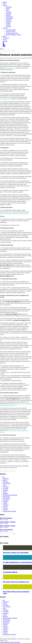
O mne (5, 39)
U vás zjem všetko (11, 30)
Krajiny (5, 5)
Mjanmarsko (9, 17)
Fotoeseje (5, 482)
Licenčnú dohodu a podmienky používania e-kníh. (15, 213)
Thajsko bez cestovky (12, 33)
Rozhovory (6, 38)
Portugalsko (9, 18)
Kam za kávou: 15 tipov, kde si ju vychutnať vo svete (16, 582)
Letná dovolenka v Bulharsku (10, 572)
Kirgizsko (8, 12)
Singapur (8, 20)
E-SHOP (5, 28)
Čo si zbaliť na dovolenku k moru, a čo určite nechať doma (17, 562)
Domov (5, 2)
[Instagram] (4, 46)
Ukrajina (8, 25)
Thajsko (8, 23)
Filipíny (8, 8)
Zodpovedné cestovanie (9, 511)
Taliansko (8, 21)
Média (4, 36)
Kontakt (5, 41)
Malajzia (8, 15)
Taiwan (5, 503)
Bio (4, 477)
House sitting (6, 483)
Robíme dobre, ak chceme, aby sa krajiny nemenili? (16, 552)
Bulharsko (9, 7)
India (7, 10)
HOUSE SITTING (10, 31)
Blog (4, 3)
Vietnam (8, 26)
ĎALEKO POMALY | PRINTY (13, 34)
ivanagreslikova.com (10, 68)
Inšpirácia (5, 487)
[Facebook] (3, 43)
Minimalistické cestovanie (10, 495)
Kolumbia (8, 13)
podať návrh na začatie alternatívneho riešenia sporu (15, 404)
